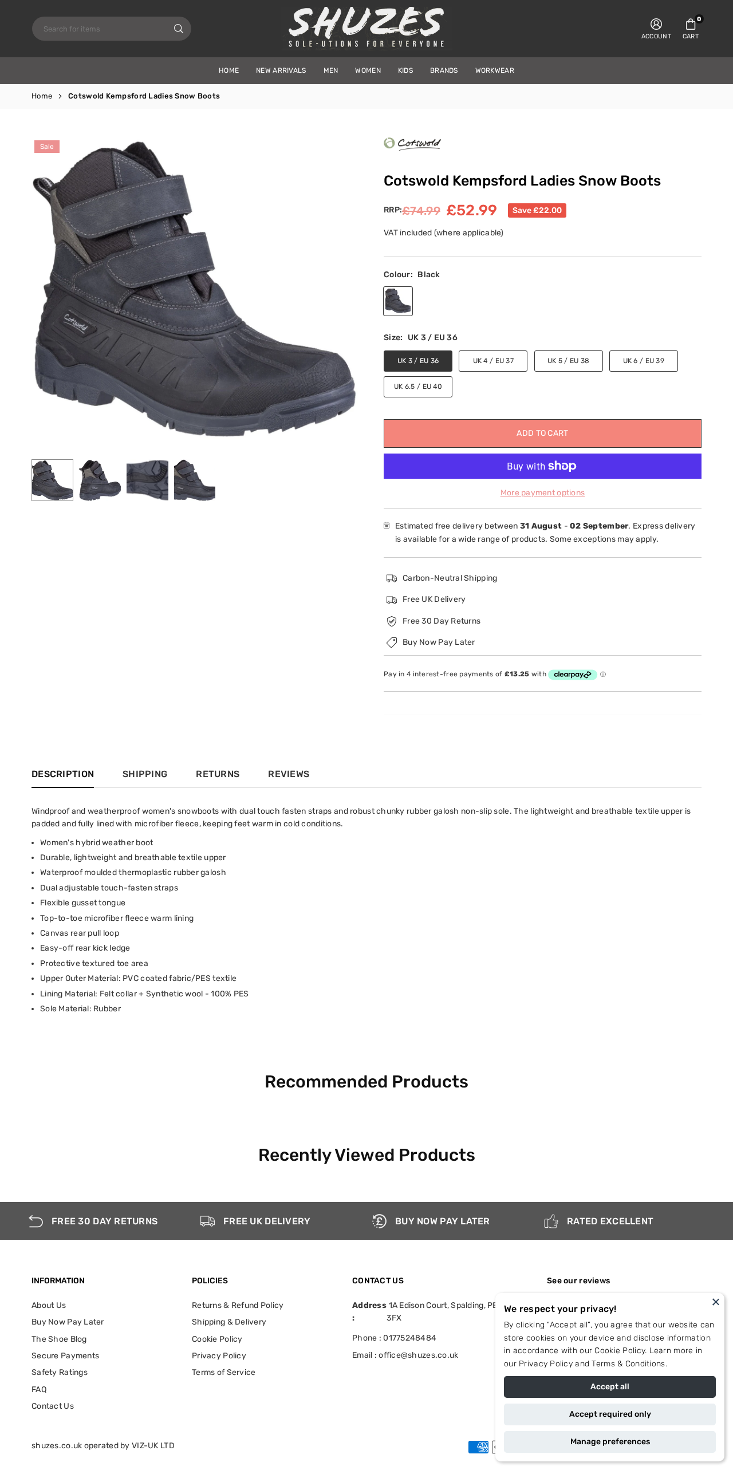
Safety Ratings (59, 1372)
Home (41, 96)
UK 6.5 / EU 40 (418, 387)
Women (367, 70)
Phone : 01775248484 (394, 1338)
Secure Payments (65, 1356)
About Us (48, 1305)
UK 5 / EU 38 (568, 361)
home (229, 70)
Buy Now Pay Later (67, 1322)
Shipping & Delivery (229, 1322)
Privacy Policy (546, 1364)
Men (331, 70)
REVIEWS (288, 774)
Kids (405, 70)
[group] (194, 288)
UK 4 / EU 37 (493, 361)
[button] (690, 28)
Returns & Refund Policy (237, 1305)
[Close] (715, 1301)
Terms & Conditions (628, 1364)
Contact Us (52, 1406)
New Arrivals (281, 70)
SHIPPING (145, 774)
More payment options (543, 493)
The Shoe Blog (59, 1339)
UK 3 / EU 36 (418, 361)
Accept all (609, 1387)
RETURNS (217, 774)
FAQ (38, 1389)
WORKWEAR (494, 70)
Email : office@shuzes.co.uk (405, 1355)
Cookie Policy (619, 1350)
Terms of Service (223, 1372)
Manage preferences (610, 1442)
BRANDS (444, 70)
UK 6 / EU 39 (643, 361)
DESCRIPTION (62, 774)
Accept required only (610, 1414)
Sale (47, 147)
